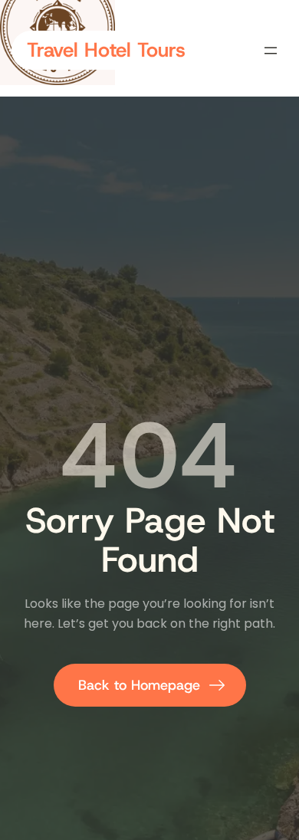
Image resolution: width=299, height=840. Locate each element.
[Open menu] (270, 50)
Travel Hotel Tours (106, 50)
